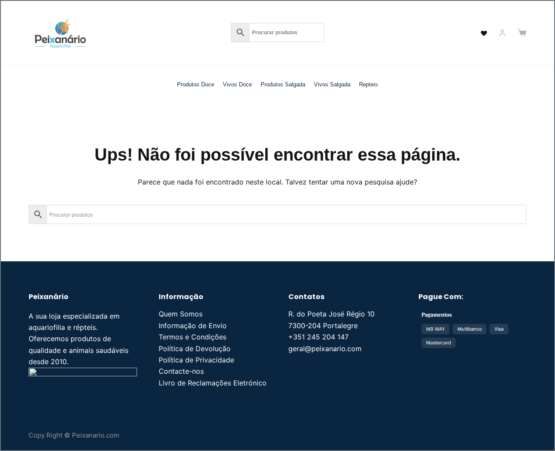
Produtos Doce (195, 84)
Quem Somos (180, 313)
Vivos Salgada (332, 84)
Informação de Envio (193, 325)
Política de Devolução (195, 348)
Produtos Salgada (283, 84)
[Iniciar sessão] (502, 33)
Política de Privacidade (196, 360)
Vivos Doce (237, 84)
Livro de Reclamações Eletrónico (213, 383)
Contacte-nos (181, 371)
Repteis (368, 84)
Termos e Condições (192, 336)
